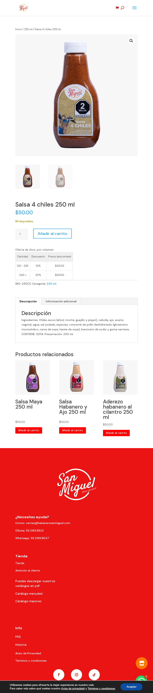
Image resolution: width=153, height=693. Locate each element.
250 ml (28, 29)
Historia (20, 645)
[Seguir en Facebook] (58, 674)
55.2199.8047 (40, 538)
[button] (131, 40)
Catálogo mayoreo (28, 601)
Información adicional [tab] (61, 301)
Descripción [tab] (28, 301)
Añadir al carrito (52, 233)
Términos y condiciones (101, 688)
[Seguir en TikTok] (94, 674)
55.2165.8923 (35, 530)
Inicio (18, 29)
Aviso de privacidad (73, 688)
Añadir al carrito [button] (28, 430)
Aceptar (131, 687)
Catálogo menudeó (29, 594)
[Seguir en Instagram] (76, 674)
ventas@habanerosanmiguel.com (48, 523)
